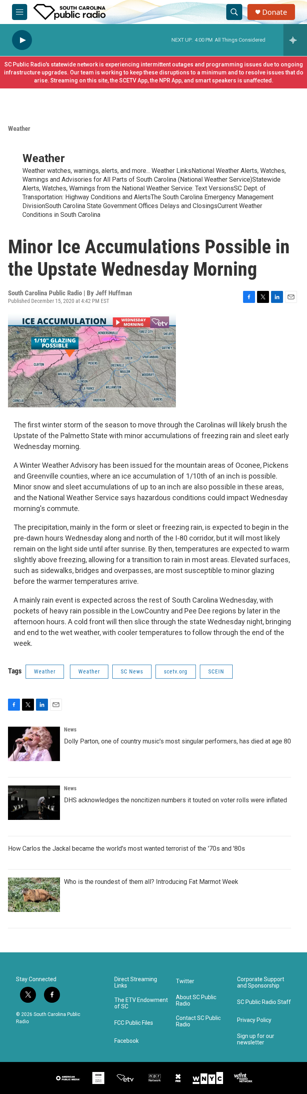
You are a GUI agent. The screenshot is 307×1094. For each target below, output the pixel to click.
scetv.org (175, 671)
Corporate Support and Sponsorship (260, 982)
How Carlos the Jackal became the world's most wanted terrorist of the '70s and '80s (126, 848)
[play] (22, 40)
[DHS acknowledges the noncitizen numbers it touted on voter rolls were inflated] (34, 802)
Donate (274, 12)
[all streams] (295, 40)
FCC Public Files (133, 1023)
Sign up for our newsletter (255, 1039)
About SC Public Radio (196, 1000)
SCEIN (216, 671)
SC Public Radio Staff (264, 1002)
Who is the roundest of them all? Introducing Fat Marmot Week (151, 882)
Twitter (185, 981)
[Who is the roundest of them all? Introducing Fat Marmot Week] (34, 895)
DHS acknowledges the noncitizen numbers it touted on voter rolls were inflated (175, 800)
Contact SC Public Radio (198, 1021)
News (70, 729)
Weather (19, 128)
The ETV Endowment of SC (141, 1003)
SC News (132, 671)
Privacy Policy (254, 1020)
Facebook (126, 1041)
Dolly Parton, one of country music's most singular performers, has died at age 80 (177, 741)
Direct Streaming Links (135, 982)
